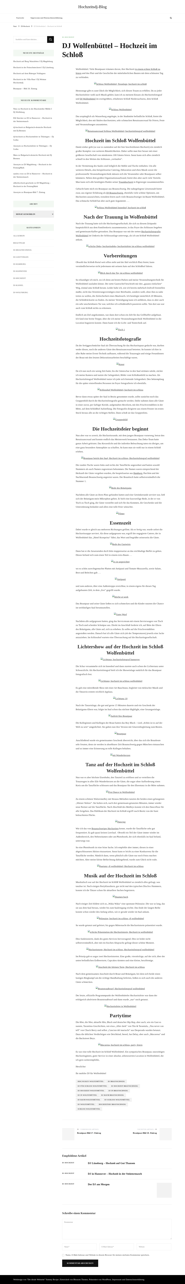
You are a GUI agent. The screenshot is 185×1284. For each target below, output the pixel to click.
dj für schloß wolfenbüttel (92, 1086)
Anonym (17, 146)
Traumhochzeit (126, 182)
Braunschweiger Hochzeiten (105, 828)
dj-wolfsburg (20, 292)
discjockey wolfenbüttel (91, 1081)
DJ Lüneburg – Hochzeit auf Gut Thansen (111, 1163)
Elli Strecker (18, 118)
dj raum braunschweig (112, 1095)
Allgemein (19, 236)
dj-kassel (18, 285)
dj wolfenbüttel (86, 1104)
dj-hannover (20, 271)
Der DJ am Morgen (99, 1184)
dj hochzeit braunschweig (124, 1086)
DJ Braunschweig (114, 193)
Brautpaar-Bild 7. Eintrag (34, 192)
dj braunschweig (116, 1081)
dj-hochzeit (18, 127)
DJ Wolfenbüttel (88, 99)
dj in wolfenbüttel (87, 1095)
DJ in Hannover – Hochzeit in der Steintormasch (115, 1173)
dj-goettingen (20, 257)
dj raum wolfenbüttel (89, 1100)
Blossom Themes (80, 1279)
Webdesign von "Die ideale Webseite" (29, 1279)
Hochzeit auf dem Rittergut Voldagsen (29, 73)
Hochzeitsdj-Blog (92, 6)
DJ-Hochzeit (68, 37)
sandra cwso (18, 174)
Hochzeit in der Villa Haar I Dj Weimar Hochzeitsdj (29, 81)
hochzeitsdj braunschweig (112, 1104)
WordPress (106, 1279)
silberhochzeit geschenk (23, 183)
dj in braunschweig (118, 1090)
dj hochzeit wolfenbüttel (91, 1090)
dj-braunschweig (22, 250)
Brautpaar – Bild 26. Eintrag (25, 89)
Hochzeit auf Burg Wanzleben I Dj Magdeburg (33, 61)
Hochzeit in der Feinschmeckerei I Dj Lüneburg (33, 67)
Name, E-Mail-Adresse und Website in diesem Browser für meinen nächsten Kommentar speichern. (108, 1255)
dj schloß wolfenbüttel (117, 1100)
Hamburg (137, 473)
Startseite (20, 18)
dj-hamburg (19, 264)
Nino (15, 109)
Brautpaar (19, 243)
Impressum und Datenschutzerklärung (46, 18)
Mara (15, 155)
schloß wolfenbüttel (89, 1109)
